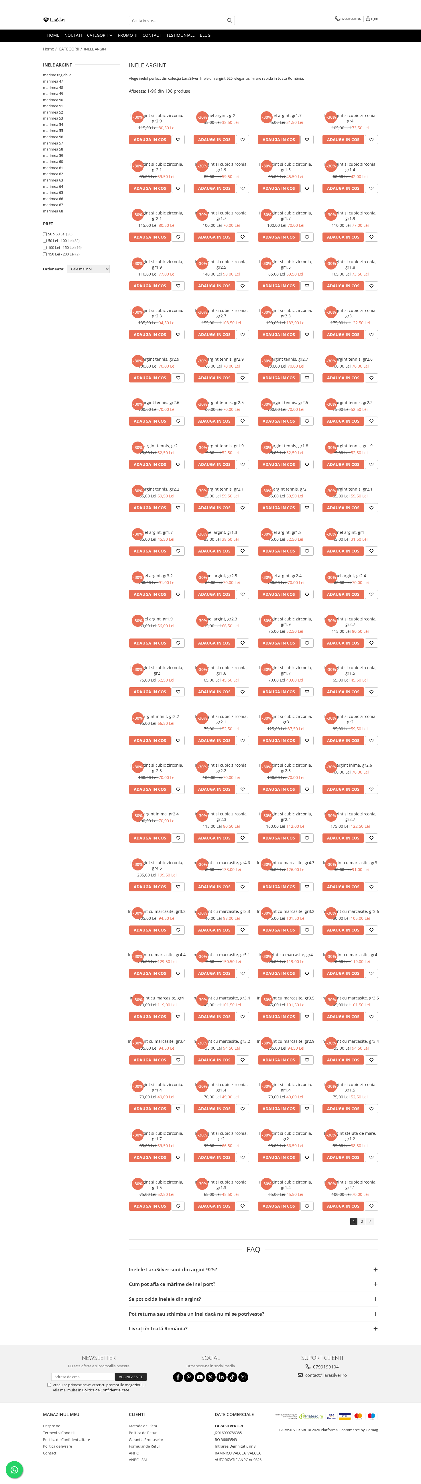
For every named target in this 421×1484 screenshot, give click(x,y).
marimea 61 (53, 167)
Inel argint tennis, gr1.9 (221, 445)
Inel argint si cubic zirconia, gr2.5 (221, 264)
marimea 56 (53, 136)
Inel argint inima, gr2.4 (157, 814)
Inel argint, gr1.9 (157, 619)
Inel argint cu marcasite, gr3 (350, 862)
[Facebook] (178, 1377)
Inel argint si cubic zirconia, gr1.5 (285, 166)
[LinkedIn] (222, 1377)
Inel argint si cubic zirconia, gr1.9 (221, 166)
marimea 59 (53, 155)
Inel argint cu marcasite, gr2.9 (285, 1041)
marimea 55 (53, 130)
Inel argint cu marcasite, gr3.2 (157, 911)
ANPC (134, 1453)
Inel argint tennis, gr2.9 (156, 359)
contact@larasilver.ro (325, 1375)
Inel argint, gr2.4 (286, 575)
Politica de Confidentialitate (105, 1390)
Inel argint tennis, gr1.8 (285, 445)
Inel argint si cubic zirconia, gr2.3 (156, 313)
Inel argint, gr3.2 (157, 575)
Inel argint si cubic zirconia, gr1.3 (221, 1184)
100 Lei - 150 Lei (61, 247)
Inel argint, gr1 (350, 532)
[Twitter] (211, 1377)
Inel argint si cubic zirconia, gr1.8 (350, 264)
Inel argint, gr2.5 (221, 575)
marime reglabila (57, 74)
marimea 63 (53, 180)
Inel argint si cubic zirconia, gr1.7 (221, 215)
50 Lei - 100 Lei (60, 240)
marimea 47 (53, 81)
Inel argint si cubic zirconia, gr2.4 (285, 816)
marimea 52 (53, 112)
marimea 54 (53, 124)
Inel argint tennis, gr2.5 (221, 402)
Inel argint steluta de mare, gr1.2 (350, 1135)
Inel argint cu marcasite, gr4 (286, 954)
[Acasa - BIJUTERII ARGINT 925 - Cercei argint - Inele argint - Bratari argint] (71, 20)
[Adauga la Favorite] (178, 139)
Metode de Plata (143, 1425)
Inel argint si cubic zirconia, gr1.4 (350, 166)
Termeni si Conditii (58, 1432)
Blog (205, 35)
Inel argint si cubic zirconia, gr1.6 (221, 670)
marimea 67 (53, 204)
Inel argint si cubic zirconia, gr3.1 (350, 313)
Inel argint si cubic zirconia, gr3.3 (285, 313)
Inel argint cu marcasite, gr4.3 (285, 862)
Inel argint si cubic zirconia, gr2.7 (221, 313)
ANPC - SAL (138, 1459)
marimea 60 (53, 161)
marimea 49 (53, 93)
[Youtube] (200, 1377)
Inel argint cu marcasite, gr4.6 (221, 862)
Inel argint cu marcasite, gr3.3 (221, 911)
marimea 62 (53, 173)
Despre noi (52, 1425)
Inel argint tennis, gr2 (157, 445)
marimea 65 (53, 192)
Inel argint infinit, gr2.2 (157, 716)
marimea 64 (53, 186)
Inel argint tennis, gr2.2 (350, 402)
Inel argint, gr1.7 (286, 115)
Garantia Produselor (146, 1439)
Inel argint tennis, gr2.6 (350, 359)
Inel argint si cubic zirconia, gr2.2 (221, 767)
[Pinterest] (189, 1377)
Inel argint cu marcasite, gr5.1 (221, 954)
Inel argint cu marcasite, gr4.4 (157, 954)
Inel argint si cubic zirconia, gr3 (285, 719)
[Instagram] (243, 1377)
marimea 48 (53, 87)
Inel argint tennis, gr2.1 (221, 489)
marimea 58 (53, 149)
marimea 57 (53, 143)
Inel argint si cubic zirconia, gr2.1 (156, 166)
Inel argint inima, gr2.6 (350, 765)
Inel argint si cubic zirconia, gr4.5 (156, 865)
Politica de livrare (57, 1446)
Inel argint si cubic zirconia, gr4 (350, 118)
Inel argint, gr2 (221, 115)
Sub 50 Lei (56, 234)
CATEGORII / (71, 49)
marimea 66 (53, 198)
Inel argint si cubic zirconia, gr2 (156, 670)
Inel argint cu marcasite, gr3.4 (221, 998)
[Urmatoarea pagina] (370, 1221)
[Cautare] (230, 20)
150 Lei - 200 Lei (61, 254)
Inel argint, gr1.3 (221, 532)
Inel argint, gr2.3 (221, 619)
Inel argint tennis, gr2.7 (285, 359)
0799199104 (325, 1367)
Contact (49, 1453)
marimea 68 (53, 211)
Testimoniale (180, 35)
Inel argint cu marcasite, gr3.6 (350, 911)
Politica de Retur (143, 1432)
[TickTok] (232, 1377)
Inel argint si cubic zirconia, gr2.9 (156, 118)
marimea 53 (53, 118)
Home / (50, 49)
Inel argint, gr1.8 (286, 532)
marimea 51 (53, 105)
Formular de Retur (144, 1446)
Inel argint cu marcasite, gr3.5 (285, 998)
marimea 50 (53, 99)
